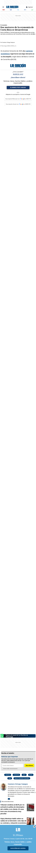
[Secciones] (3, 7)
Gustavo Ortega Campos (8, 42)
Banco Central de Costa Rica (22, 778)
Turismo (8, 775)
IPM (10, 778)
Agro (24, 775)
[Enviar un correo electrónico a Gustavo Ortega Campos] (9, 799)
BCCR (30, 775)
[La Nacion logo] (12, 7)
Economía (3, 25)
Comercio (16, 775)
